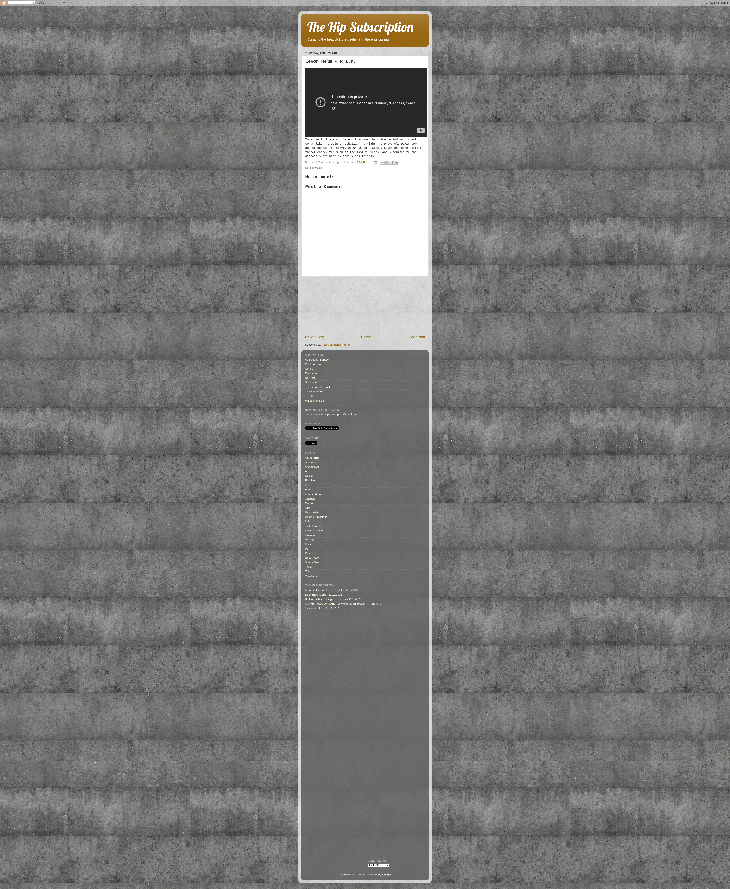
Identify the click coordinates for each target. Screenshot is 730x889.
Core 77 (310, 368)
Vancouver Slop (314, 400)
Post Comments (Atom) (336, 344)
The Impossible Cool (317, 387)
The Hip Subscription (360, 26)
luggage (310, 535)
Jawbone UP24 (314, 608)
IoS (307, 521)
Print (308, 553)
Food (308, 489)
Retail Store (312, 557)
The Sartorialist (314, 391)
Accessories (312, 457)
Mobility (309, 539)
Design (309, 475)
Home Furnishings (316, 517)
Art (307, 471)
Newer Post (314, 337)
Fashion (310, 480)
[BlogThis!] (386, 163)
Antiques (310, 462)
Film (307, 485)
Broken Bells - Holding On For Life (325, 599)
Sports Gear (312, 562)
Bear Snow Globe (315, 594)
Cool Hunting (313, 364)
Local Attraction (314, 530)
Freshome (311, 373)
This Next (311, 396)
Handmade (311, 512)
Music (318, 167)
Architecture (312, 466)
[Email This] (382, 163)
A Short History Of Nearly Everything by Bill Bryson (335, 603)
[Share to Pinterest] (396, 163)
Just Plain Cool (314, 526)
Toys (308, 571)
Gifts (308, 507)
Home (366, 337)
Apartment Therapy (316, 359)
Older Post (416, 337)
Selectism (311, 382)
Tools (308, 567)
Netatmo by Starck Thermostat (323, 590)
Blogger (386, 874)
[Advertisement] (365, 305)
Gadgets (310, 498)
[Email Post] (375, 162)
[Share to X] (389, 163)
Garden (309, 503)
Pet (307, 548)
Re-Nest (310, 378)
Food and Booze (315, 494)
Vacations (311, 576)
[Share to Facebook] (393, 163)
